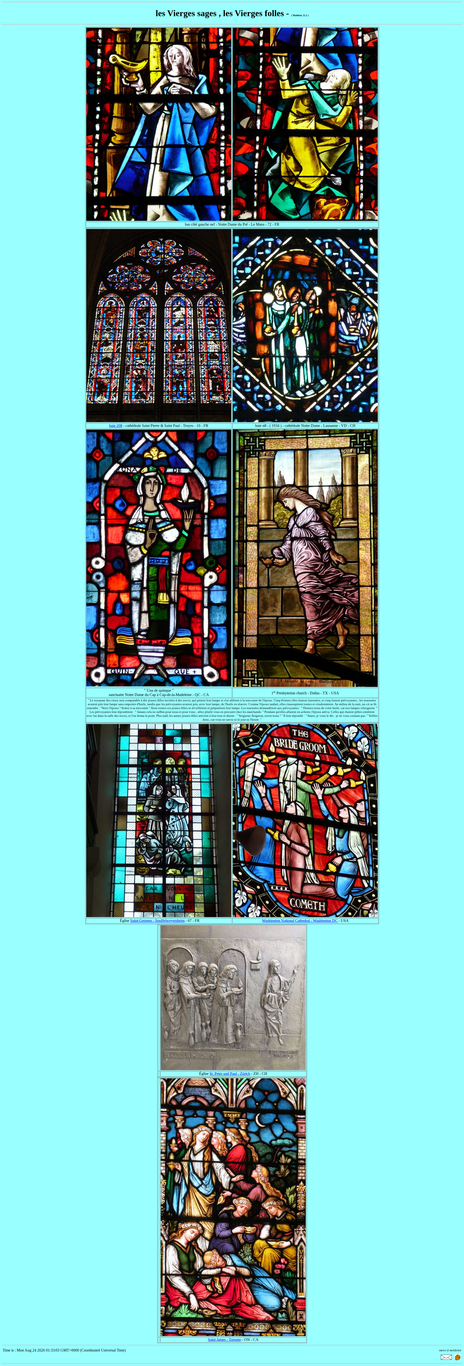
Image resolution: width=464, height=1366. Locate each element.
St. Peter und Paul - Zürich (230, 1074)
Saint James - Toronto (224, 1340)
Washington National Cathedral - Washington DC (300, 921)
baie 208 (115, 426)
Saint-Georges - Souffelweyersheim (157, 921)
